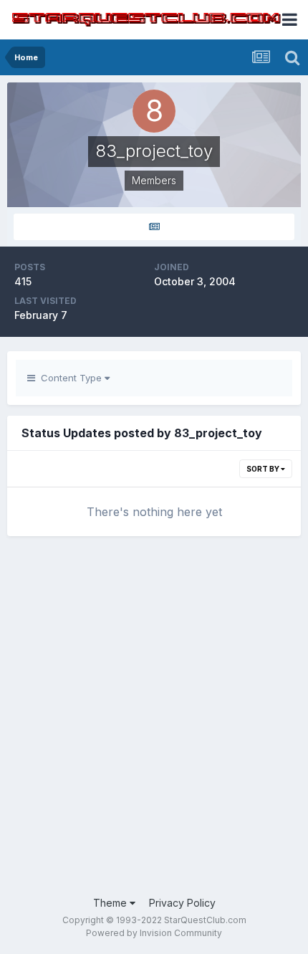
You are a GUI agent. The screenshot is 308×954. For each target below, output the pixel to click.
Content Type (70, 377)
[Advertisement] (154, 722)
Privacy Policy (182, 903)
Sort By (263, 468)
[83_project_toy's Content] (154, 227)
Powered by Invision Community (154, 932)
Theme (111, 903)
